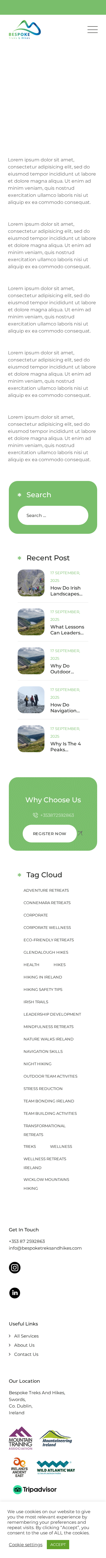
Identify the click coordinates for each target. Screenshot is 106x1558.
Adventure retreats (46, 890)
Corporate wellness (47, 927)
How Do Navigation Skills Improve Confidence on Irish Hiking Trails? (68, 708)
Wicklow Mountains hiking (46, 1180)
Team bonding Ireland (49, 1101)
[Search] (79, 515)
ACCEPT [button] (58, 1544)
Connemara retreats (47, 902)
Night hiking (38, 1063)
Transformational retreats (45, 1126)
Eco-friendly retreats (49, 939)
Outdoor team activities (50, 1076)
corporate (36, 915)
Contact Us (26, 1354)
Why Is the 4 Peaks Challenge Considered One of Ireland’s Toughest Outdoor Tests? (68, 747)
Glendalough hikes (46, 952)
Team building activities (50, 1113)
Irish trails (36, 1001)
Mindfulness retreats (49, 1026)
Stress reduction (43, 1088)
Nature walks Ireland (49, 1039)
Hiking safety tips (43, 989)
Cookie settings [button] (25, 1544)
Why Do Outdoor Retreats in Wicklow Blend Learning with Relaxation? (68, 669)
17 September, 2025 (65, 576)
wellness (61, 1146)
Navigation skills (43, 1051)
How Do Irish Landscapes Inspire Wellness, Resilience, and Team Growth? (68, 591)
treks (30, 1146)
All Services (26, 1336)
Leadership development (52, 1014)
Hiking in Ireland (43, 977)
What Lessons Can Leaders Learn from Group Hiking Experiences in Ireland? (68, 630)
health (31, 964)
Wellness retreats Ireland (45, 1159)
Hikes (60, 964)
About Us (24, 1345)
